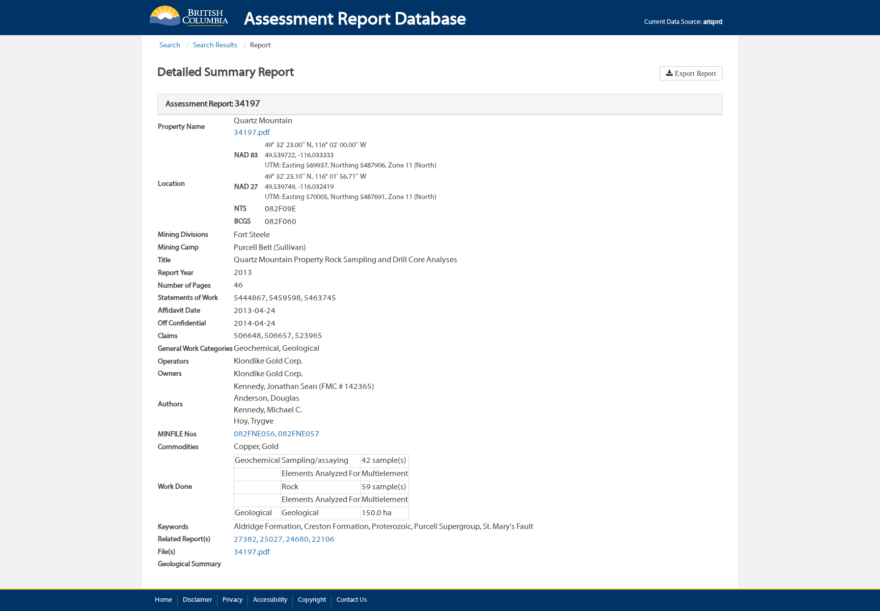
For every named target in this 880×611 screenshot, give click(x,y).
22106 (323, 540)
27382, (246, 540)
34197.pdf (252, 133)
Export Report (694, 73)
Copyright (312, 600)
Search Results (215, 45)
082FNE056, (255, 434)
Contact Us (352, 600)
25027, (272, 540)
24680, (298, 540)
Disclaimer (197, 600)
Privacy (232, 600)
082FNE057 (298, 434)
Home (163, 600)
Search (169, 45)
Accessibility (270, 600)
